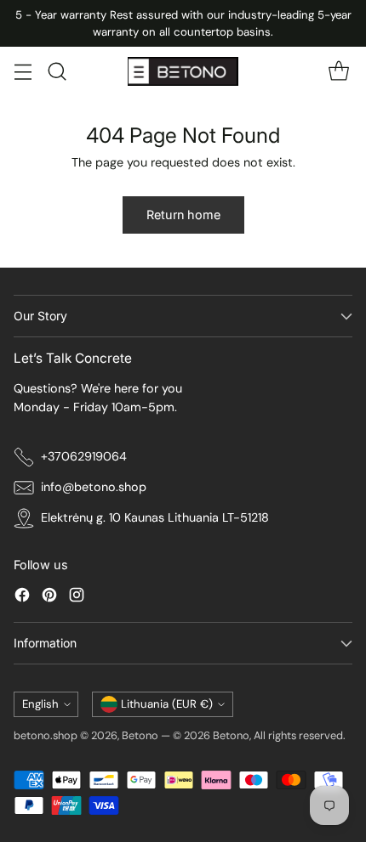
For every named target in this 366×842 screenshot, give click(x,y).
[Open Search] (56, 71)
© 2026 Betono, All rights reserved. (259, 735)
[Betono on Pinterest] (49, 598)
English (40, 704)
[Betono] (183, 71)
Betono (140, 735)
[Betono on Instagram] (76, 598)
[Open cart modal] (338, 71)
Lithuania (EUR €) (167, 704)
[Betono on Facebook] (22, 598)
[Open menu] (22, 71)
